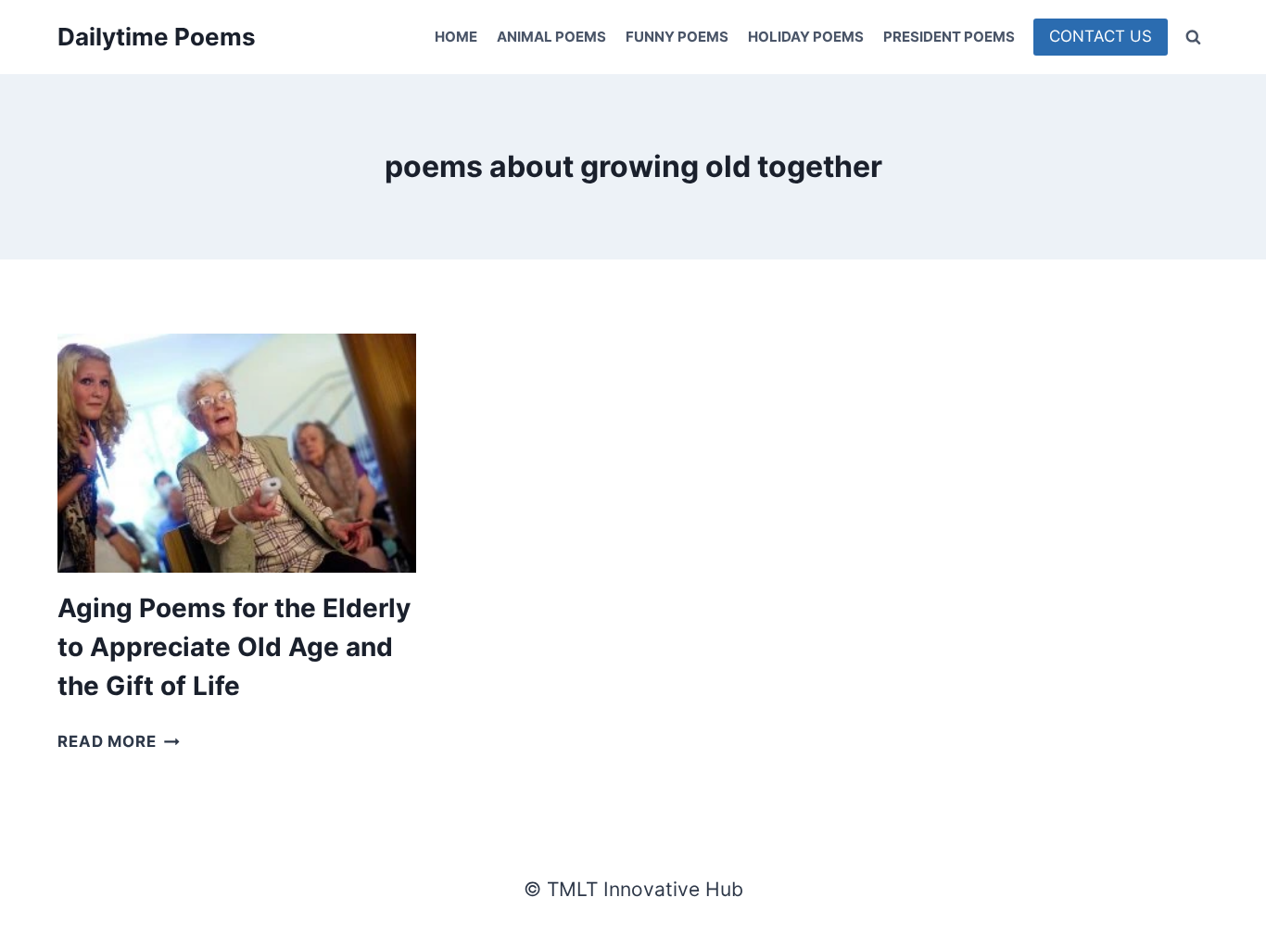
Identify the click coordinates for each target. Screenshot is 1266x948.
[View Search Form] (1193, 37)
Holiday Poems (806, 36)
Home (456, 36)
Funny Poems (677, 36)
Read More (118, 741)
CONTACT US (1100, 36)
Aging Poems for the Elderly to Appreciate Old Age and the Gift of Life (234, 647)
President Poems (949, 36)
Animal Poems (551, 36)
